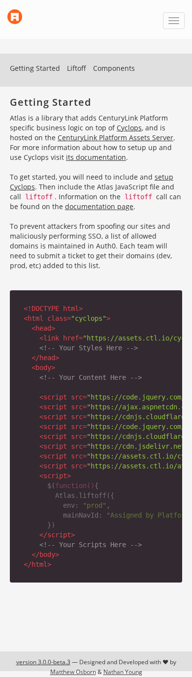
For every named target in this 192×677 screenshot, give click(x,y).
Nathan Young (122, 672)
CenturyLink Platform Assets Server (115, 137)
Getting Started (35, 68)
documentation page (99, 206)
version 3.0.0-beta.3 (43, 662)
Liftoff (76, 68)
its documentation (96, 157)
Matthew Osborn (73, 672)
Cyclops (129, 127)
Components (114, 68)
